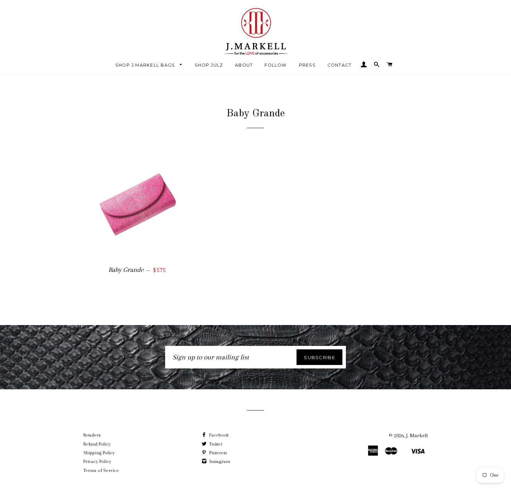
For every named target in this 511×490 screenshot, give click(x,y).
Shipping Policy (99, 452)
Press (307, 65)
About (244, 65)
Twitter (215, 444)
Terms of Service (101, 470)
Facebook (218, 435)
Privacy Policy (97, 461)
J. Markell (417, 435)
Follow (276, 65)
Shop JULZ (209, 65)
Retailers (92, 435)
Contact (339, 65)
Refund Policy (97, 444)
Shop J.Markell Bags (146, 65)
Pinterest (217, 452)
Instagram (219, 461)
